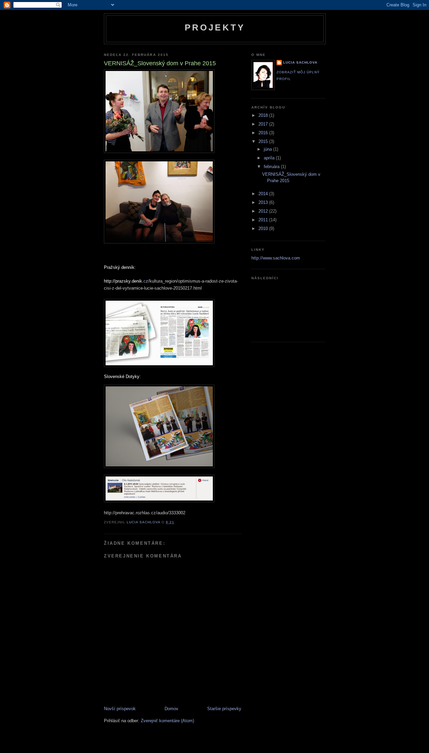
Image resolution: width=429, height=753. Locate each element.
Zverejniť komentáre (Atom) (167, 720)
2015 (263, 141)
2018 (263, 115)
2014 (263, 193)
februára (272, 166)
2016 (263, 132)
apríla (270, 157)
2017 (263, 124)
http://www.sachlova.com (275, 257)
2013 (263, 202)
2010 (263, 228)
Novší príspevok (120, 708)
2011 (263, 219)
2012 (263, 211)
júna (268, 149)
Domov (171, 708)
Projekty (215, 27)
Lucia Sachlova (300, 62)
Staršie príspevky (224, 708)
